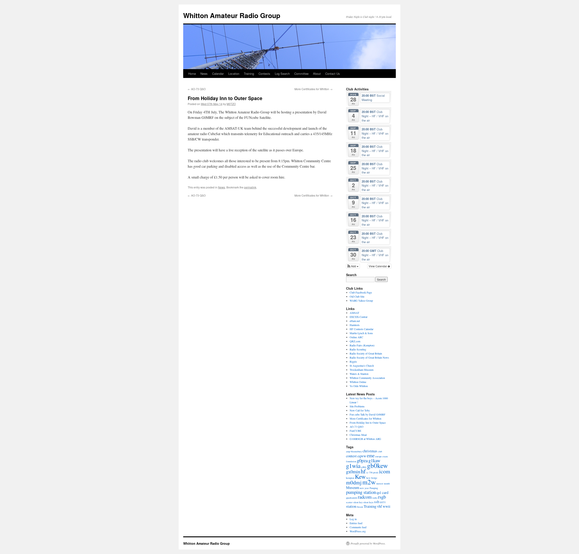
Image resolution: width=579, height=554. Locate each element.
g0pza (362, 460)
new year (364, 488)
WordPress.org (358, 531)
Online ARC (356, 337)
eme (371, 455)
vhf (379, 506)
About (317, 73)
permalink (250, 187)
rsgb (382, 497)
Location (233, 73)
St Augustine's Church (362, 365)
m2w (369, 481)
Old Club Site (357, 296)
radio (374, 497)
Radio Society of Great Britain (366, 353)
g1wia (353, 466)
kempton (350, 477)
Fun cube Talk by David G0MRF (367, 414)
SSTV (383, 502)
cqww (361, 455)
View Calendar (378, 266)
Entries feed (356, 523)
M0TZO (231, 104)
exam (385, 456)
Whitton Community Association (367, 378)
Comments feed (358, 527)
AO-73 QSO (197, 89)
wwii (386, 506)
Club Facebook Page (361, 292)
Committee (301, 73)
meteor (379, 483)
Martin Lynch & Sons (361, 333)
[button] (353, 266)
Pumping (374, 488)
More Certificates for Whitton (313, 89)
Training (249, 73)
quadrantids (351, 497)
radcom (365, 497)
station (351, 506)
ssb (376, 501)
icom (384, 471)
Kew (360, 476)
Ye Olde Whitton (359, 386)
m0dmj (354, 482)
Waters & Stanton (359, 374)
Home (192, 73)
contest (351, 455)
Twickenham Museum (361, 369)
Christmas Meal (358, 435)
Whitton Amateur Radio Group (231, 15)
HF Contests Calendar (361, 329)
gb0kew (377, 465)
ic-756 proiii (372, 472)
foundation (351, 461)
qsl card (382, 492)
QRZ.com (355, 341)
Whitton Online (358, 382)
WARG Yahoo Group (361, 300)
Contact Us (332, 73)
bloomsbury (356, 451)
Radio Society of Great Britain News (369, 357)
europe (378, 456)
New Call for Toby (360, 410)
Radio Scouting (358, 349)
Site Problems (357, 406)
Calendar (218, 73)
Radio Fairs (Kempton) (362, 345)
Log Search (282, 73)
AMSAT (354, 313)
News (204, 73)
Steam (360, 506)
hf (363, 471)
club (380, 451)
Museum (352, 487)
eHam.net (355, 321)
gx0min (353, 471)
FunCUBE (355, 430)
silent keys (368, 502)
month (387, 483)
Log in (353, 519)
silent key (358, 502)
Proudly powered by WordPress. (368, 543)
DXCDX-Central (358, 317)
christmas (370, 450)
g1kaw (374, 460)
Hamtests (355, 325)
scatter (349, 502)
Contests (264, 73)
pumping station (361, 492)
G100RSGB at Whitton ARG (365, 439)
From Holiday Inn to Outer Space (368, 422)
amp (348, 451)
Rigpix (353, 361)
